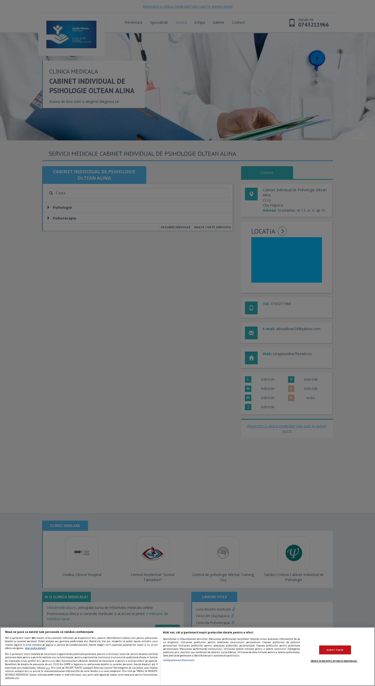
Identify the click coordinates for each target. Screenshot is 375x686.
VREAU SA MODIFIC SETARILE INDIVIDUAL (334, 660)
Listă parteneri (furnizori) (178, 660)
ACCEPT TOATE (335, 649)
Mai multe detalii (35, 648)
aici (48, 667)
